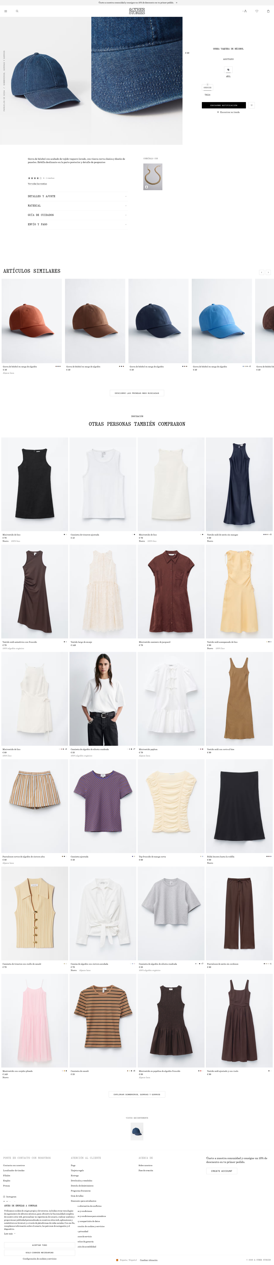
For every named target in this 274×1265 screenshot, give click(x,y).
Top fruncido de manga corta (152, 857)
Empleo (6, 1181)
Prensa (6, 1186)
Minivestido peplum (148, 749)
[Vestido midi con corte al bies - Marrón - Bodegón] (239, 699)
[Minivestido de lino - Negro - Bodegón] (34, 484)
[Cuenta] (245, 11)
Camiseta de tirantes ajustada (85, 535)
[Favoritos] (257, 11)
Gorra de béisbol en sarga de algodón (20, 367)
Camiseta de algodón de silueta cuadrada (90, 749)
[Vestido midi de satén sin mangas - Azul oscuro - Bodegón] (239, 484)
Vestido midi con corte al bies (220, 749)
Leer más (8, 1234)
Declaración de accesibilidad (83, 1247)
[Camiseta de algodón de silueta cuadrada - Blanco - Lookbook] (102, 699)
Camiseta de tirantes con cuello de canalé (22, 964)
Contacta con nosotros (14, 1165)
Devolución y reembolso (81, 1181)
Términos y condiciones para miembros (88, 1216)
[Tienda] (5, 11)
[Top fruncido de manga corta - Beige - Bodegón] (171, 806)
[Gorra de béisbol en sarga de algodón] (32, 321)
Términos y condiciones (81, 1211)
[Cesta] (268, 11)
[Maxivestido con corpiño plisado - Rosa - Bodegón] (34, 1021)
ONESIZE (207, 88)
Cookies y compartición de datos (85, 1221)
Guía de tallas (77, 1196)
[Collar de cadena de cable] (152, 177)
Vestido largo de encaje (81, 642)
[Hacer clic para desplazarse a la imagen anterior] (261, 272)
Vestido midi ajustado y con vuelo (222, 1071)
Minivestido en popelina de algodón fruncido (159, 1071)
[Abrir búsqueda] (17, 11)
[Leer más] (137, 2)
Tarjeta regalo (77, 1171)
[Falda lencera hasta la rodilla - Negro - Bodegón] (239, 806)
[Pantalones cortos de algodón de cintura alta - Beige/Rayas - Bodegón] (34, 806)
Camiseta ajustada (79, 857)
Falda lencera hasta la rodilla (220, 857)
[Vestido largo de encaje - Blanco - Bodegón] (102, 591)
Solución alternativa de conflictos (86, 1206)
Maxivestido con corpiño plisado (18, 1071)
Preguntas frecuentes (81, 1191)
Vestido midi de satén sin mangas (222, 535)
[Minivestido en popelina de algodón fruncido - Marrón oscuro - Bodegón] (171, 1021)
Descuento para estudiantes (83, 1201)
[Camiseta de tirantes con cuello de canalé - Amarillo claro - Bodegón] (34, 913)
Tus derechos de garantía (82, 1242)
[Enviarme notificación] (146, 187)
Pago (73, 1165)
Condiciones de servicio (81, 1237)
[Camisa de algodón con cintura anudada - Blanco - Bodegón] (102, 913)
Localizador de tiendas (13, 1171)
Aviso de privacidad (79, 1231)
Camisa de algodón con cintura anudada (89, 964)
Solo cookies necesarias (39, 1253)
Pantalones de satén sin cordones (222, 964)
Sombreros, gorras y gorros (4, 67)
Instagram (11, 1197)
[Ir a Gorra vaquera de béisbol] (137, 1131)
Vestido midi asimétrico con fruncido (20, 642)
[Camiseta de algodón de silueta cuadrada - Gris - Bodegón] (171, 913)
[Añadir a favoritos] (251, 105)
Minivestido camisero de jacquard (154, 642)
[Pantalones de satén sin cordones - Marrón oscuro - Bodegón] (239, 913)
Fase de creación (146, 1171)
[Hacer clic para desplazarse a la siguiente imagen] (268, 272)
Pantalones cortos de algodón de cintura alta (24, 857)
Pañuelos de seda (4, 100)
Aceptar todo (39, 1245)
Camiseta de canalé (80, 1071)
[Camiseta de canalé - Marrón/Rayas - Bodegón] (102, 1021)
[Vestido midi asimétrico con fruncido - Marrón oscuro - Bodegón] (34, 591)
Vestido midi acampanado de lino (222, 642)
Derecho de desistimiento (82, 1186)
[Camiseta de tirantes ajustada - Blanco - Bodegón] (102, 484)
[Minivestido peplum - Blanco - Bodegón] (171, 699)
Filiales (6, 1176)
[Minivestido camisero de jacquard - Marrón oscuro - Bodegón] (171, 591)
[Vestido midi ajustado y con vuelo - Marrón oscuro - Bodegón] (239, 1021)
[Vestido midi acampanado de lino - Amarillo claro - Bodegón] (239, 591)
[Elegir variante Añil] (228, 70)
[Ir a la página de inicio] (137, 11)
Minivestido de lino (11, 535)
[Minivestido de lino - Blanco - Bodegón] (171, 484)
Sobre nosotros (145, 1165)
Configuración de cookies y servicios (39, 1259)
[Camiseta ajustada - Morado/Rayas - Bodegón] (102, 806)
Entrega (74, 1176)
